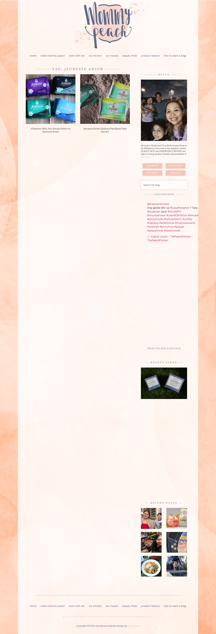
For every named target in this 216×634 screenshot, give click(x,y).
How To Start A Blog (175, 55)
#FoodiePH (174, 211)
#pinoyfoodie (155, 219)
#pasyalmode (155, 230)
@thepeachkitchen (158, 203)
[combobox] (164, 185)
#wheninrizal (166, 222)
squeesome (134, 625)
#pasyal (179, 226)
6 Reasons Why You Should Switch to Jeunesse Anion (51, 130)
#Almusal (193, 215)
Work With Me (77, 55)
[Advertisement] (164, 295)
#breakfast (153, 211)
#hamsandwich (173, 219)
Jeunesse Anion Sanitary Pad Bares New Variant (105, 130)
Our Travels (112, 55)
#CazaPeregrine (179, 207)
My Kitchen (95, 55)
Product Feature (150, 55)
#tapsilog (152, 222)
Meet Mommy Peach (52, 55)
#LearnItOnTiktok (176, 215)
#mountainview (156, 215)
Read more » (146, 157)
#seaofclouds (172, 230)
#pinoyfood (167, 226)
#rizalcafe (153, 226)
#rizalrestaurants (185, 222)
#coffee (187, 219)
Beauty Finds (129, 55)
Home (33, 55)
